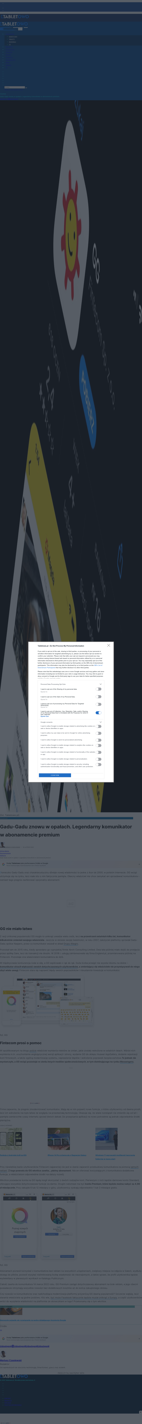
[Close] (109, 646)
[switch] (98, 689)
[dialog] (71, 712)
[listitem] (71, 684)
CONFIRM (55, 775)
